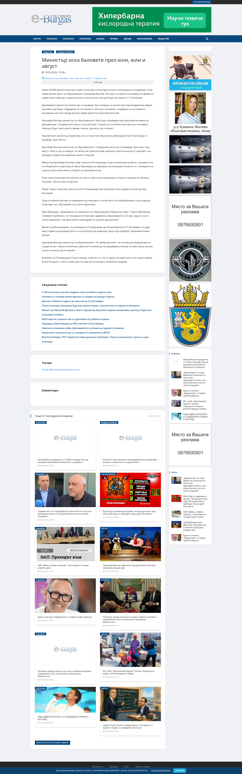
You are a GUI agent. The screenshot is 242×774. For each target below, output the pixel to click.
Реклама (114, 766)
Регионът (52, 38)
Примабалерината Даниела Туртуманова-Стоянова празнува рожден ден (129, 566)
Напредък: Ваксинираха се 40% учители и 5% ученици (72, 323)
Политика (85, 38)
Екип (126, 766)
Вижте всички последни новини (52, 742)
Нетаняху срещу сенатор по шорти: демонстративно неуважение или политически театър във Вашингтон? (130, 619)
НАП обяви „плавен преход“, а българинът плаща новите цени (63, 566)
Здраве (127, 38)
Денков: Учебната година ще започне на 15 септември (72, 301)
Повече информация (161, 770)
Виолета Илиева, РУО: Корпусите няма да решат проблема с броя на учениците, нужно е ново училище (95, 339)
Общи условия (143, 766)
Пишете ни (97, 766)
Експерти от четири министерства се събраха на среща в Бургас (78, 296)
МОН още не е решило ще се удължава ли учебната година (75, 319)
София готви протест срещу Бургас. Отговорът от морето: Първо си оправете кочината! (128, 726)
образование (55, 369)
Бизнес (100, 38)
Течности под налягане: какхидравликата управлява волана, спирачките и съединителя (130, 460)
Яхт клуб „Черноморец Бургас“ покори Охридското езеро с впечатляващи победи (129, 672)
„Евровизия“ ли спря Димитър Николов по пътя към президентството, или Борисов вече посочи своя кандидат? (64, 514)
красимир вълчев (71, 369)
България (68, 38)
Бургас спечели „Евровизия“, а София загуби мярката (65, 616)
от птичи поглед (202, 2)
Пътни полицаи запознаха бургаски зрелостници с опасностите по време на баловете (91, 305)
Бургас (37, 38)
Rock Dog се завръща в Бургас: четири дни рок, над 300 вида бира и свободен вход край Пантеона (129, 512)
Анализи (40, 474)
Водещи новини (65, 52)
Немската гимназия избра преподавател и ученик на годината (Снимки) (83, 328)
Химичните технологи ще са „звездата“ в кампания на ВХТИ (76, 332)
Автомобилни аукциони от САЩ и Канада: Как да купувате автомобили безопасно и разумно (63, 460)
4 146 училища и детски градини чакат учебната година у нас (76, 292)
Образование (144, 38)
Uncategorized (108, 474)
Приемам (179, 770)
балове (45, 369)
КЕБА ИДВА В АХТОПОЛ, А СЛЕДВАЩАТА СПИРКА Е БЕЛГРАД (63, 718)
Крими (114, 38)
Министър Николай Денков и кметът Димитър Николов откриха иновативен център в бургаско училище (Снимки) (96, 312)
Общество (163, 38)
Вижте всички (154, 416)
